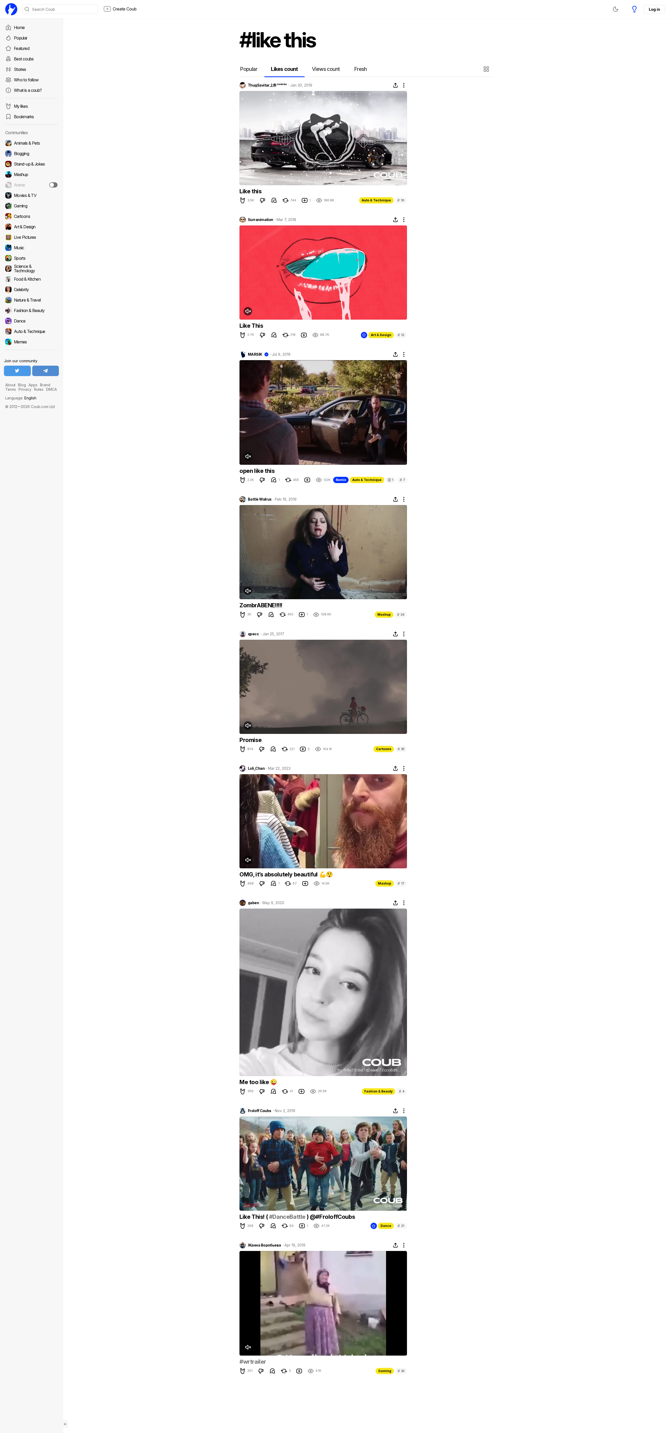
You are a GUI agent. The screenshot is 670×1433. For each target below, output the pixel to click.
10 (400, 200)
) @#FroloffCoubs (330, 1216)
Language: (20, 398)
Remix (341, 480)
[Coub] (11, 9)
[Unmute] (248, 311)
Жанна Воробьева (264, 1245)
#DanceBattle (287, 1216)
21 (401, 1226)
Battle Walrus (260, 499)
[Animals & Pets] (31, 143)
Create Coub (125, 9)
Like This (251, 325)
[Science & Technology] (31, 268)
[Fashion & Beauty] (31, 310)
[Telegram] (45, 371)
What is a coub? (28, 90)
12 (401, 335)
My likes (21, 106)
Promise (250, 740)
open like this (257, 470)
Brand (45, 385)
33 (401, 1371)
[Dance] (31, 321)
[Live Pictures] (31, 237)
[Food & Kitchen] (31, 279)
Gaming (384, 1371)
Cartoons (383, 749)
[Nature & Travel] (31, 300)
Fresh (360, 69)
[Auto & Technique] (31, 331)
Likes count (284, 69)
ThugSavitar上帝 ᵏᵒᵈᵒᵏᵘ (267, 85)
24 (400, 614)
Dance (386, 1226)
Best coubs (24, 58)
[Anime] (31, 185)
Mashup (384, 614)
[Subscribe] (53, 185)
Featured (21, 48)
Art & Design (381, 335)
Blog (22, 385)
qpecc (253, 634)
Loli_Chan (256, 768)
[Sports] (31, 258)
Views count (326, 69)
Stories (20, 69)
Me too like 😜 (258, 1082)
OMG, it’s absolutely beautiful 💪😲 (286, 874)
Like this (250, 191)
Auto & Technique (376, 200)
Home (19, 27)
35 (401, 749)
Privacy (25, 389)
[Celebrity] (31, 289)
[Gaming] (31, 206)
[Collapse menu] (65, 1424)
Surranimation (260, 220)
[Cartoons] (31, 216)
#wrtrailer (252, 1361)
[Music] (31, 247)
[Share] (395, 85)
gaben (253, 903)
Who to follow (26, 79)
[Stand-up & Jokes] (31, 164)
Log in (654, 9)
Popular (20, 38)
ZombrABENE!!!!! (260, 605)
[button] (487, 69)
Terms (10, 389)
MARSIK (255, 354)
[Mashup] (31, 174)
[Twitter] (17, 371)
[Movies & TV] (31, 195)
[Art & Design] (31, 227)
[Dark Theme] (615, 9)
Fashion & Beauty (378, 1091)
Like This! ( (254, 1216)
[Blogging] (31, 153)
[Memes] (31, 342)
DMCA (51, 389)
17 (401, 883)
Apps (33, 385)
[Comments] (274, 200)
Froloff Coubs (259, 1111)
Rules (38, 389)
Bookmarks (24, 116)
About (10, 385)
